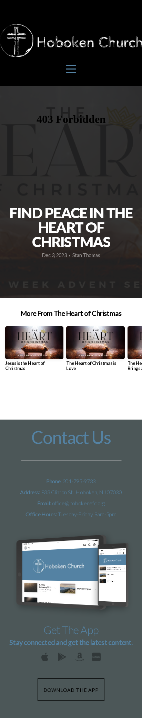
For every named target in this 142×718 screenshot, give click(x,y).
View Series (71, 396)
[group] (34, 351)
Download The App (71, 689)
